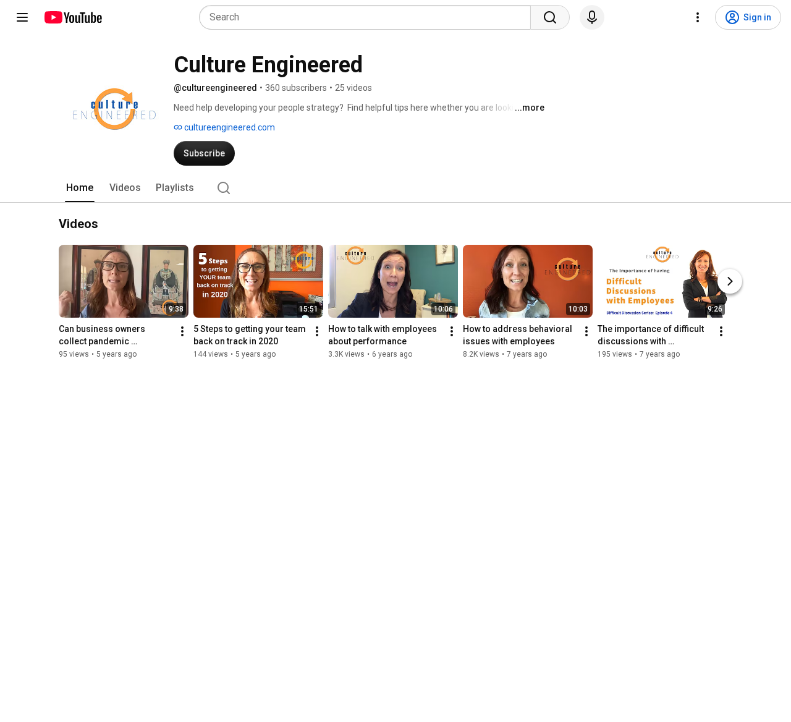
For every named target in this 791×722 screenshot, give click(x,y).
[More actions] (182, 331)
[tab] (80, 188)
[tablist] (395, 188)
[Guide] (22, 17)
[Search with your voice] (592, 17)
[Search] (550, 17)
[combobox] (368, 17)
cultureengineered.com (228, 127)
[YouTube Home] (73, 17)
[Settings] (697, 17)
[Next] (729, 281)
